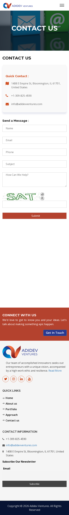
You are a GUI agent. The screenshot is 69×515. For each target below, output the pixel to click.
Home (9, 398)
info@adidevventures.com (21, 445)
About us (11, 403)
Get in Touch (55, 333)
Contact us (12, 420)
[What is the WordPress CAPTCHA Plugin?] (21, 197)
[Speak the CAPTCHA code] (42, 198)
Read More (55, 370)
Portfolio (11, 409)
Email (6, 468)
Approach (12, 415)
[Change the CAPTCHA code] (42, 194)
